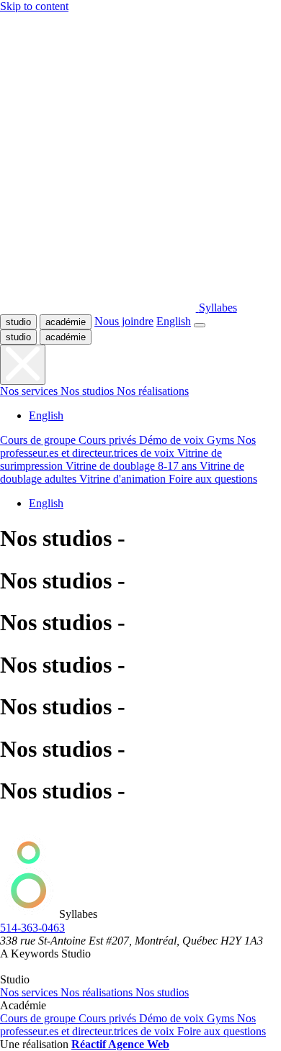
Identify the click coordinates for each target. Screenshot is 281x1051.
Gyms (222, 1018)
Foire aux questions (221, 1031)
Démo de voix (173, 1018)
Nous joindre (123, 321)
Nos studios (162, 992)
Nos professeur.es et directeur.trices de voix (128, 1024)
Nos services (30, 992)
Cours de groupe (39, 1018)
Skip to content (34, 6)
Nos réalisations (98, 992)
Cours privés (109, 1018)
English (173, 321)
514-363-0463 (32, 928)
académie (65, 322)
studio (18, 322)
